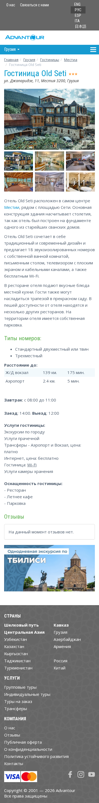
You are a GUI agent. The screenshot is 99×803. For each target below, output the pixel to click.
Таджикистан (17, 660)
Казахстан (14, 646)
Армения (62, 646)
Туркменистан (18, 668)
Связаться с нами (34, 5)
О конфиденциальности (28, 749)
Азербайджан (67, 639)
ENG (77, 4)
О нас (10, 5)
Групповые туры (20, 687)
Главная (11, 59)
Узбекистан (15, 639)
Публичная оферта (23, 742)
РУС (78, 10)
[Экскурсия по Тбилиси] (49, 570)
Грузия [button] (10, 49)
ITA (77, 21)
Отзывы (12, 735)
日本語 (80, 26)
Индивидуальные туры (27, 694)
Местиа (70, 59)
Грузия (29, 59)
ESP (78, 15)
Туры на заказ (18, 701)
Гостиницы (49, 59)
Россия (60, 660)
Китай (59, 668)
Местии (11, 207)
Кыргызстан (16, 653)
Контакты (13, 763)
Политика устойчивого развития (36, 756)
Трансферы (15, 708)
